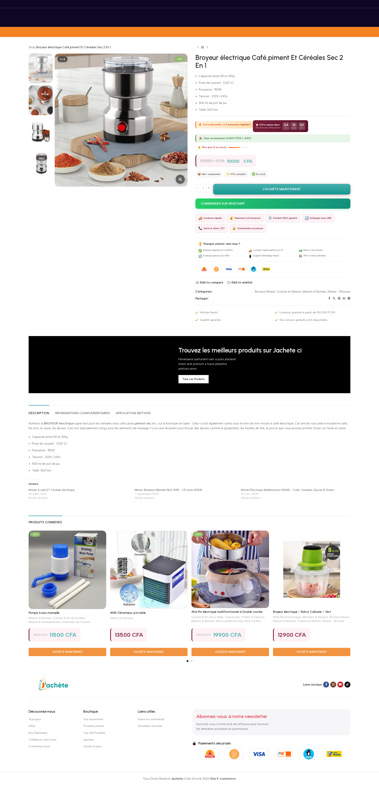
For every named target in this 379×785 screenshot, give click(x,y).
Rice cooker (253, 621)
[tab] (39, 411)
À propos (35, 719)
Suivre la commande (151, 719)
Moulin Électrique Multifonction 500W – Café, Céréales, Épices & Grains (287, 490)
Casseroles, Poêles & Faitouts (244, 617)
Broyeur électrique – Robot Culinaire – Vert (302, 612)
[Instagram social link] (333, 685)
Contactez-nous (39, 746)
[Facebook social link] (329, 298)
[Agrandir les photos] (180, 179)
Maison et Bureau (314, 291)
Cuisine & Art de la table (69, 618)
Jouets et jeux (92, 746)
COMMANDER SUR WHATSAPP (223, 203)
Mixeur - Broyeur (339, 291)
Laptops (88, 739)
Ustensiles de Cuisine (76, 622)
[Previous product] (197, 47)
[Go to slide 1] (188, 661)
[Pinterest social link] (339, 298)
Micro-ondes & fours (229, 621)
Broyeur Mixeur (265, 291)
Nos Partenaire (38, 733)
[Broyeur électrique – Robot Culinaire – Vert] (312, 569)
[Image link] (53, 684)
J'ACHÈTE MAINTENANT (281, 189)
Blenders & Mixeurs (315, 617)
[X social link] (334, 298)
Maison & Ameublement (44, 622)
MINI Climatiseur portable (128, 613)
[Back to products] (202, 47)
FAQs (32, 726)
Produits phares (94, 726)
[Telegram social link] (349, 298)
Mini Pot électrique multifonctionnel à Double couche (226, 612)
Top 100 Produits (94, 733)
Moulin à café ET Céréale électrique (52, 490)
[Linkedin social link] (344, 298)
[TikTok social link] (347, 685)
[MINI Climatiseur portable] (149, 570)
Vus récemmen (93, 719)
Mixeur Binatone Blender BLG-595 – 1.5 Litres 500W (168, 490)
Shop (32, 47)
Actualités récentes (150, 726)
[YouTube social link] (340, 685)
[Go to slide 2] (191, 661)
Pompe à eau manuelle (44, 613)
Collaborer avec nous (42, 739)
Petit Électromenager (287, 617)
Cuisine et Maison (289, 291)
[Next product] (207, 47)
